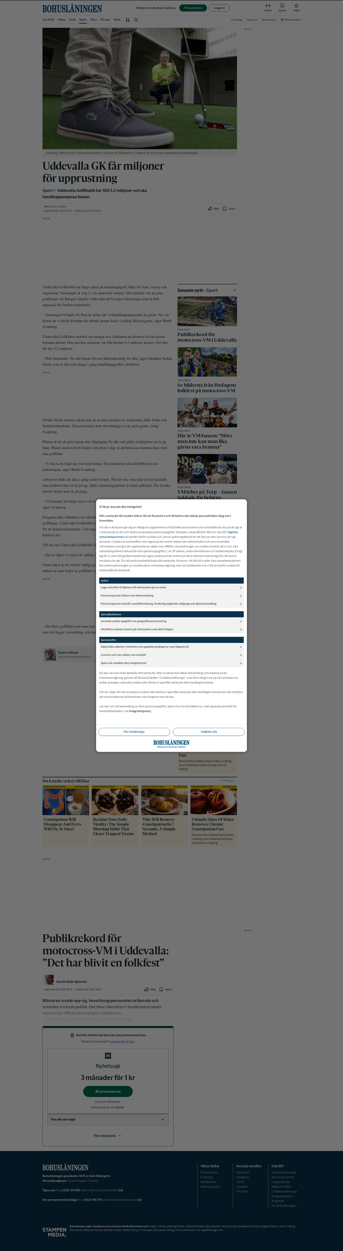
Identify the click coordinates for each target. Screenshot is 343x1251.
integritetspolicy (140, 711)
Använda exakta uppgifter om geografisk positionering (133, 621)
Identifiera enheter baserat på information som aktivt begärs (137, 629)
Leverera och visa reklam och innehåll (123, 655)
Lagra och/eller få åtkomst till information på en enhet (133, 587)
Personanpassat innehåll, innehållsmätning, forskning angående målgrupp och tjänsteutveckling (158, 603)
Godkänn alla (209, 731)
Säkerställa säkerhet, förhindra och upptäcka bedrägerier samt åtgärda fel (145, 646)
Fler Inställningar (134, 731)
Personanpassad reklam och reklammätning (127, 595)
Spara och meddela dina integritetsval (123, 663)
